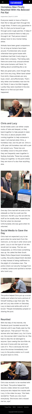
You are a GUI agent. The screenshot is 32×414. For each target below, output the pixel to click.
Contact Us (20, 407)
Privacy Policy (8, 407)
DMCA (14, 407)
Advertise (26, 407)
